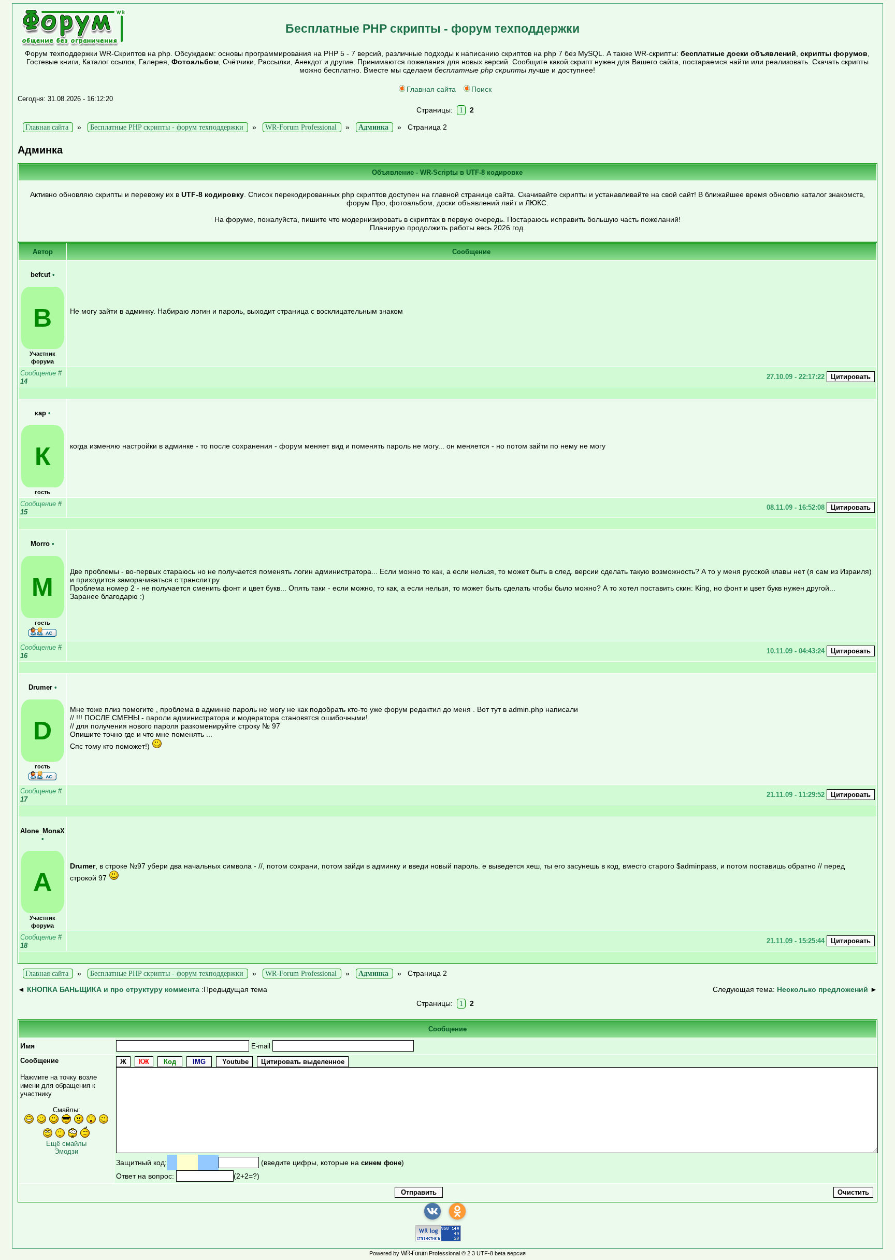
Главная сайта (431, 89)
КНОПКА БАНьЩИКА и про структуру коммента (113, 989)
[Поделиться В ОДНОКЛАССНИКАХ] (457, 1211)
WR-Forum (414, 1253)
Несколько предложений (822, 989)
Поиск (481, 89)
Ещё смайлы (66, 1143)
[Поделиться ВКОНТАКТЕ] (432, 1211)
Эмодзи (66, 1151)
